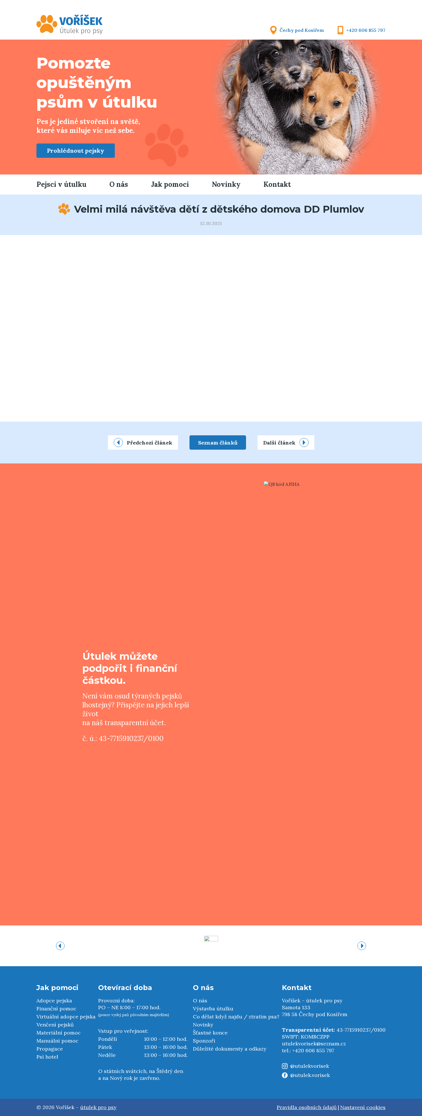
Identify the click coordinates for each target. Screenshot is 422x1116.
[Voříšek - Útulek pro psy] (69, 24)
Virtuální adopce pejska (66, 1016)
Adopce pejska (54, 1000)
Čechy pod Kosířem (302, 30)
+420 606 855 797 (366, 30)
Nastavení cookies (363, 1107)
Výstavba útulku (213, 1008)
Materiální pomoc (58, 1032)
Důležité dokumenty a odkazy (229, 1048)
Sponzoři (204, 1040)
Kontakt (277, 184)
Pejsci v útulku (61, 184)
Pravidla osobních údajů (307, 1107)
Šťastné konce (210, 1032)
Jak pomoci (170, 184)
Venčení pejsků (55, 1024)
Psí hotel (47, 1056)
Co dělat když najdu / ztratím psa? (236, 1016)
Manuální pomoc (57, 1040)
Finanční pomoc (56, 1008)
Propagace (49, 1048)
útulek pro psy (98, 1107)
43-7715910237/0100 (361, 1029)
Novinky (226, 184)
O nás (118, 184)
